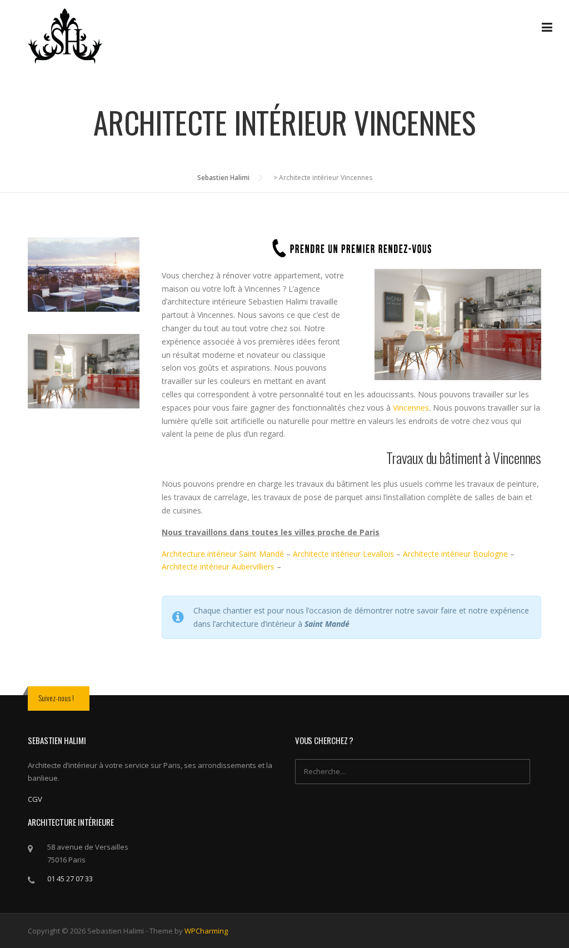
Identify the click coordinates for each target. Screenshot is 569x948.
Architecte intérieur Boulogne (455, 553)
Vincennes (411, 407)
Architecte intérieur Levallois (344, 553)
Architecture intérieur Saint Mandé (223, 553)
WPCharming (206, 931)
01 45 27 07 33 (70, 879)
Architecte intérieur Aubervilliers (218, 566)
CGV (35, 799)
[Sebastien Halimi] (65, 35)
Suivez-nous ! (56, 697)
